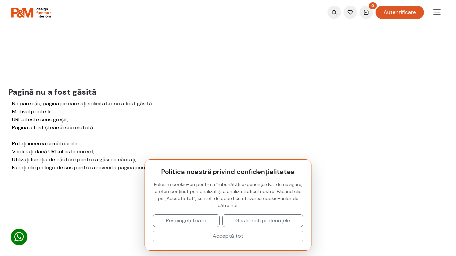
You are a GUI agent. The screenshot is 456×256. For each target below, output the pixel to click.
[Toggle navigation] (437, 12)
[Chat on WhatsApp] (19, 237)
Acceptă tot (228, 235)
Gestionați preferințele (262, 220)
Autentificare (400, 12)
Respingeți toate (186, 220)
